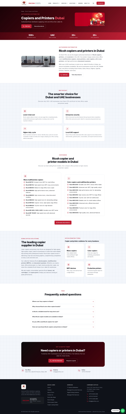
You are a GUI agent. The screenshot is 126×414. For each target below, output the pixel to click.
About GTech (50, 392)
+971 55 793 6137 (57, 360)
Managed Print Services (73, 395)
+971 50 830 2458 (93, 394)
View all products (39, 26)
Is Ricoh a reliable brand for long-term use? (45, 311)
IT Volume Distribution (72, 387)
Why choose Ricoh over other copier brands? (46, 306)
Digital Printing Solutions (73, 392)
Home (49, 3)
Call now (27, 26)
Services (63, 3)
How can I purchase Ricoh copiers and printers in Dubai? (49, 327)
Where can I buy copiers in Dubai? (42, 301)
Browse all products (64, 222)
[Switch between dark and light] (93, 3)
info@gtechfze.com (58, 371)
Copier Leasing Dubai (52, 404)
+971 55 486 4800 (93, 398)
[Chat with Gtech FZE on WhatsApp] (123, 411)
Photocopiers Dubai (52, 402)
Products (56, 3)
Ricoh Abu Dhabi (51, 397)
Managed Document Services (74, 390)
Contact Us (100, 3)
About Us (87, 3)
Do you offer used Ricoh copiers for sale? (45, 322)
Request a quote (71, 360)
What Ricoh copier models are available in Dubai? (47, 316)
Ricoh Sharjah (50, 399)
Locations (72, 3)
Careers (80, 3)
